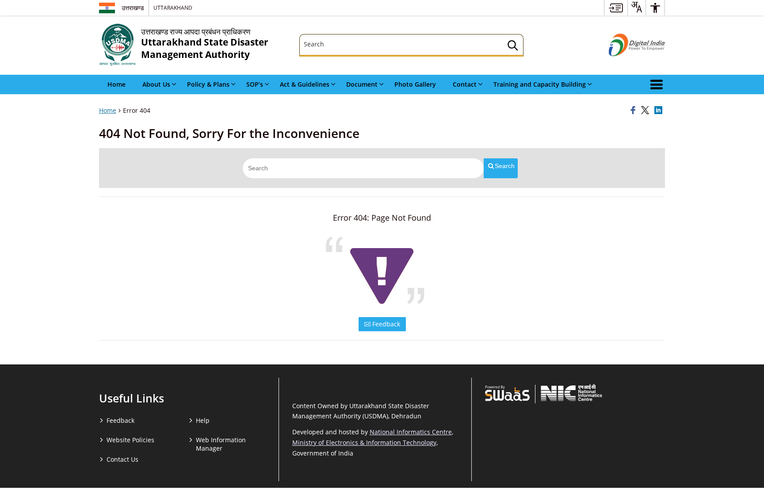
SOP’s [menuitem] (254, 84)
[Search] (512, 46)
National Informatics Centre (411, 432)
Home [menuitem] (116, 84)
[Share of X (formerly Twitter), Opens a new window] (646, 110)
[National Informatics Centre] (571, 392)
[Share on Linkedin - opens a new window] (659, 110)
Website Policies (130, 440)
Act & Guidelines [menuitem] (304, 84)
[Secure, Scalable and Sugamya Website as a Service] (507, 392)
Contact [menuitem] (465, 84)
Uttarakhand (172, 7)
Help (203, 420)
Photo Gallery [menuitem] (415, 84)
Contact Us (122, 459)
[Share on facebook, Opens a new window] (634, 110)
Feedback (385, 324)
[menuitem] (615, 7)
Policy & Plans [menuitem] (208, 84)
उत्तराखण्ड (133, 8)
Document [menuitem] (362, 84)
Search (505, 165)
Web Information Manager (221, 444)
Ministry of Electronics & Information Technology (364, 442)
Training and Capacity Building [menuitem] (539, 84)
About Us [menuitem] (156, 84)
